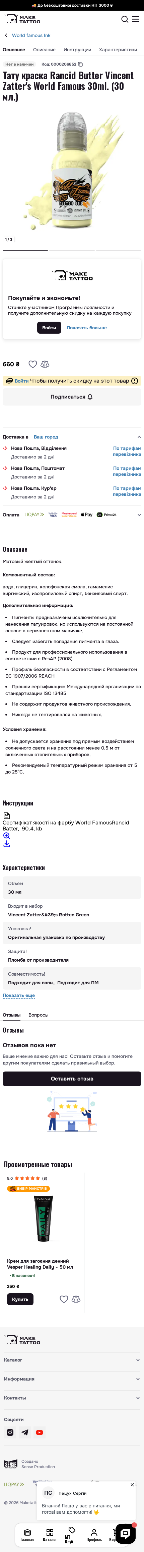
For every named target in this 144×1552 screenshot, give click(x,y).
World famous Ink (31, 35)
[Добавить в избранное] (32, 364)
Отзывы (11, 1015)
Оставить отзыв (72, 1078)
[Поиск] (125, 19)
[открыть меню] (136, 19)
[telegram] (25, 1432)
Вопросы (38, 1015)
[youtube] (39, 1432)
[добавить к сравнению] (45, 364)
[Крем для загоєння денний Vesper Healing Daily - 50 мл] (44, 1218)
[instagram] (10, 1432)
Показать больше (87, 328)
